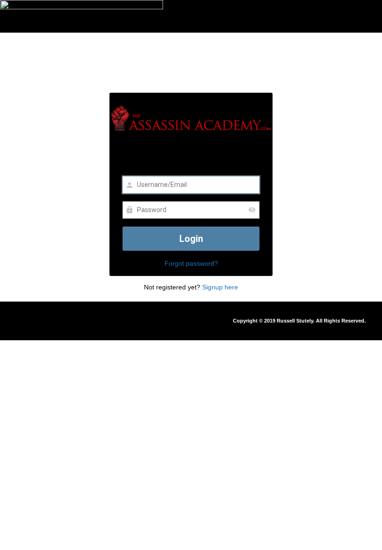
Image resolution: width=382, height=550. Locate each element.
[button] (117, 318)
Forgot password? (191, 263)
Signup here (220, 287)
